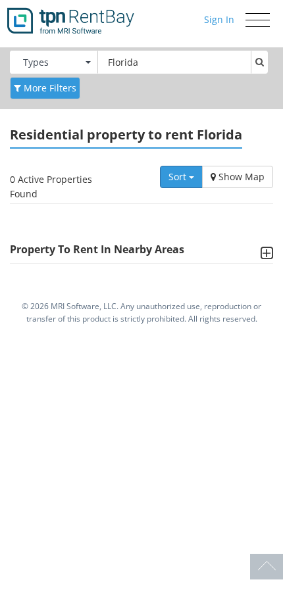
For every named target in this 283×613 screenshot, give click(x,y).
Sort (178, 176)
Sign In (219, 19)
